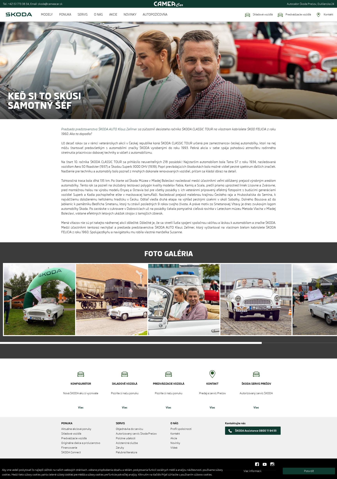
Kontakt (328, 14)
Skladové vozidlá (262, 14)
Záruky (120, 447)
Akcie (173, 438)
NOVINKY (130, 14)
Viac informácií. (253, 471)
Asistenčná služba (127, 442)
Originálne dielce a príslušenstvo (80, 442)
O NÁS (98, 14)
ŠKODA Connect (71, 452)
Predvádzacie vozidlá (298, 14)
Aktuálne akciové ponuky (76, 428)
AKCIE (113, 14)
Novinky (175, 442)
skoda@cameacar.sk (50, 3)
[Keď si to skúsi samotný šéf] (39, 299)
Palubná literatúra (126, 452)
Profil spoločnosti (181, 428)
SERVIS (83, 14)
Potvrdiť (309, 471)
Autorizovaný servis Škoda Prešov (136, 433)
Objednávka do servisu (129, 428)
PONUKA (65, 14)
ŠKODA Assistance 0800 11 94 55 (256, 430)
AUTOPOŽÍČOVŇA (155, 14)
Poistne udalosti (125, 438)
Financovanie (69, 447)
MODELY (47, 14)
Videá (173, 447)
